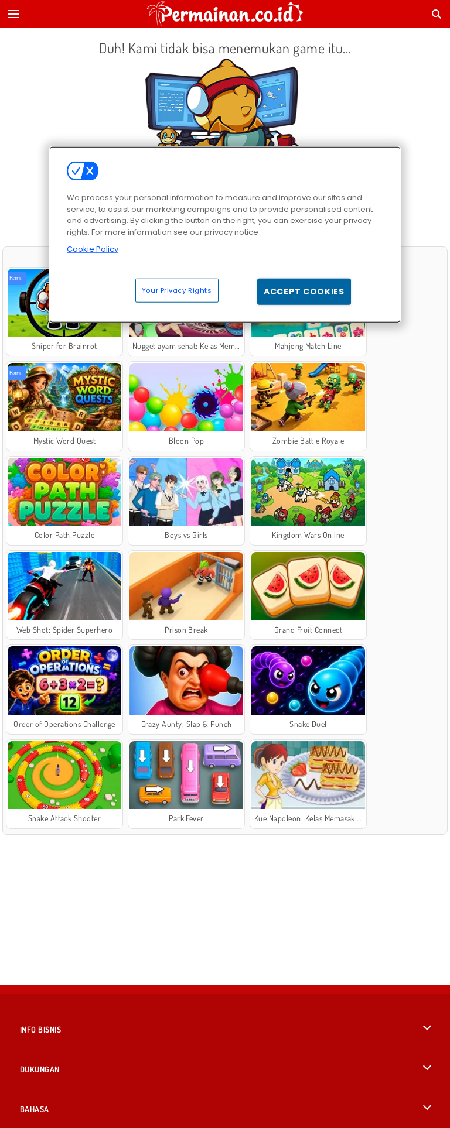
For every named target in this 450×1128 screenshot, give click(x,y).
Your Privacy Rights (177, 289)
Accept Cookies (304, 291)
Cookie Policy (92, 249)
